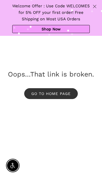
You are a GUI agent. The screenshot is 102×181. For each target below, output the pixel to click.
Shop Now (51, 29)
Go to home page (51, 93)
